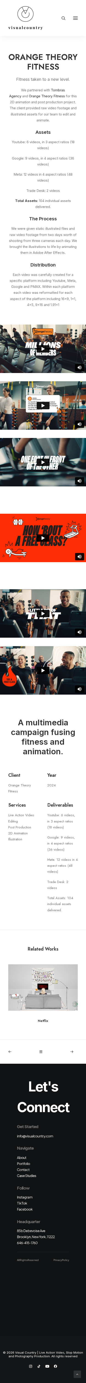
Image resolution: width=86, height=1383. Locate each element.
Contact (23, 1169)
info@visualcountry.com (35, 1136)
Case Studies (26, 1175)
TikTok (22, 1203)
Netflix (43, 1020)
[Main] (43, 1051)
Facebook (25, 1209)
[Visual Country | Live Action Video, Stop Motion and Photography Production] (25, 18)
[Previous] (21, 1051)
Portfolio (23, 1163)
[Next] (64, 1051)
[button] (75, 18)
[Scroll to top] (77, 1374)
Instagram (25, 1197)
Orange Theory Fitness (47, 96)
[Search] (61, 18)
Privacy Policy (61, 1260)
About (21, 1157)
